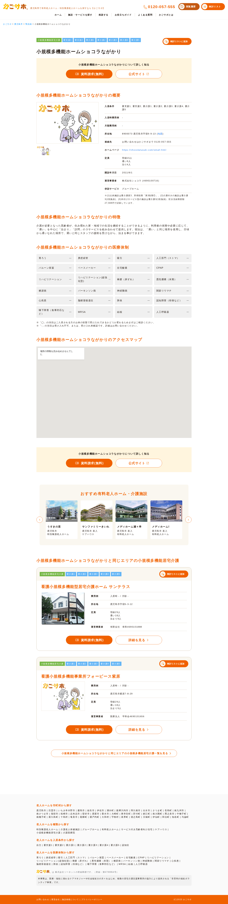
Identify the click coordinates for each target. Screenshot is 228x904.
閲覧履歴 (191, 6)
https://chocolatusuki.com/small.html (144, 150)
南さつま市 (42, 813)
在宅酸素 (131, 857)
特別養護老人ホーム (47, 829)
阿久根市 (136, 810)
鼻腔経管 (51, 857)
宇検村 (115, 817)
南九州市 (179, 810)
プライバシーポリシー (91, 899)
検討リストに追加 (179, 41)
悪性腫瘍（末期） (101, 861)
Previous (39, 520)
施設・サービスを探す (80, 15)
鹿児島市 (41, 810)
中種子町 (181, 813)
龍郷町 (83, 817)
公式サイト (137, 74)
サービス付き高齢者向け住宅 (137, 829)
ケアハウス (161, 829)
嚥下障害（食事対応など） (101, 864)
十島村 (64, 817)
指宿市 (54, 813)
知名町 (175, 817)
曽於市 (86, 813)
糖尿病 (117, 861)
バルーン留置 (97, 857)
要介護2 (81, 845)
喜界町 (124, 817)
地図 (160, 133)
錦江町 (146, 813)
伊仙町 (156, 817)
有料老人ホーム (110, 829)
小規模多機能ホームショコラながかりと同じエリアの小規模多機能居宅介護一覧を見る (115, 753)
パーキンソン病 (131, 861)
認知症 (125, 845)
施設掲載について (70, 899)
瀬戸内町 (94, 817)
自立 (38, 845)
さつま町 (157, 810)
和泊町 (166, 817)
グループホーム (90, 829)
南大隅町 (157, 813)
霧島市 (81, 810)
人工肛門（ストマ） (76, 857)
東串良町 (126, 813)
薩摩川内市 (122, 810)
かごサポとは (166, 15)
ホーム (58, 15)
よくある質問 (145, 15)
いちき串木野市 (66, 810)
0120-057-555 (161, 7)
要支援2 (59, 845)
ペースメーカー (115, 857)
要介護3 (92, 845)
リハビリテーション (158, 857)
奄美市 (74, 817)
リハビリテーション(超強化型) (53, 861)
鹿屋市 (95, 813)
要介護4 (104, 845)
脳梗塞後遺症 (43, 864)
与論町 (185, 817)
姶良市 (91, 810)
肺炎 (55, 864)
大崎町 (115, 813)
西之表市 (169, 813)
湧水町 (110, 810)
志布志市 (75, 813)
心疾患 (175, 861)
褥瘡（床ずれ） (80, 861)
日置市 (52, 810)
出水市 (146, 810)
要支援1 (48, 845)
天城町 (146, 817)
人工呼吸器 (142, 864)
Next (188, 520)
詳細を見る (137, 640)
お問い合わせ (42, 899)
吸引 (60, 857)
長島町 (168, 810)
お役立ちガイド (123, 15)
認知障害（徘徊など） (73, 864)
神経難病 (147, 861)
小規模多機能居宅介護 (48, 832)
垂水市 (105, 813)
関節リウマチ (162, 861)
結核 (130, 864)
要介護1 (70, 845)
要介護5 (115, 845)
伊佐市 (100, 810)
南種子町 (41, 817)
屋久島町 (53, 817)
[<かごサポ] (15, 7)
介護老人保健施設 (70, 829)
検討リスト (215, 6)
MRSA (122, 864)
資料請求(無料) (92, 74)
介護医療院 (69, 832)
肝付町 (137, 813)
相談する (103, 15)
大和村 (105, 817)
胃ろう (40, 857)
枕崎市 (64, 813)
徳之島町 (136, 817)
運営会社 (55, 899)
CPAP (141, 857)
